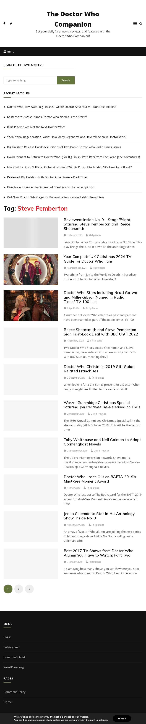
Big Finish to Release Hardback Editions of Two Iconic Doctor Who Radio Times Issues (64, 147)
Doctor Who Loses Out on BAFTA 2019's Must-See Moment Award (100, 478)
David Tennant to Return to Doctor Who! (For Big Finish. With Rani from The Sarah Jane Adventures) (73, 157)
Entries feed (12, 647)
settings (103, 720)
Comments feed (14, 657)
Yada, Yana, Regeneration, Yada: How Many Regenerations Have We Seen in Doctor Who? (66, 137)
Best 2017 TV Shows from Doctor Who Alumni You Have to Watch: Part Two (98, 552)
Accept (122, 718)
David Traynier (98, 413)
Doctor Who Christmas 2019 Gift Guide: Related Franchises (99, 368)
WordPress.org (14, 667)
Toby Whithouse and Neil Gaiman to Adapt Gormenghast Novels (102, 441)
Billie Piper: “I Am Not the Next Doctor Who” (36, 127)
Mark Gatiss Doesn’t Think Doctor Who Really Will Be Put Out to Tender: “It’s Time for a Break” (69, 167)
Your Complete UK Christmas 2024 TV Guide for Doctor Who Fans (97, 258)
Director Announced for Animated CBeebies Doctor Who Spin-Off (51, 187)
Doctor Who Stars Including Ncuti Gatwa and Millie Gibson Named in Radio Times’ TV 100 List (100, 297)
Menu (10, 51)
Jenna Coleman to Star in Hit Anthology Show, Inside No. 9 (99, 515)
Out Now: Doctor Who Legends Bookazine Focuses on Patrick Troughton (55, 197)
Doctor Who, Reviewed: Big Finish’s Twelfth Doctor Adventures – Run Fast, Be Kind (61, 107)
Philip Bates (95, 235)
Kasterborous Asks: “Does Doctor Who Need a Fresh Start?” (47, 117)
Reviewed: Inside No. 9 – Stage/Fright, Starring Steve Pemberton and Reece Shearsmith (97, 224)
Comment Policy (14, 692)
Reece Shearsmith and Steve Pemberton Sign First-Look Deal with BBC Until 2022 (101, 331)
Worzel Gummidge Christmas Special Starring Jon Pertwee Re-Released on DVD (102, 404)
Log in (8, 637)
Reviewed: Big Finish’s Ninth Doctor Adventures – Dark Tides (47, 177)
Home (8, 702)
